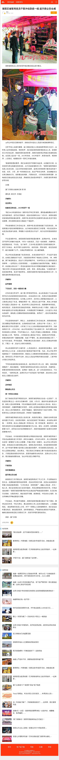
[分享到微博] (11, 522)
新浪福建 (10, 2)
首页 (9, 747)
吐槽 (40, 747)
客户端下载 (21, 747)
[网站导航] (56, 2)
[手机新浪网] (3, 2)
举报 (49, 747)
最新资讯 (19, 2)
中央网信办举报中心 (29, 750)
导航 (31, 747)
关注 (54, 12)
